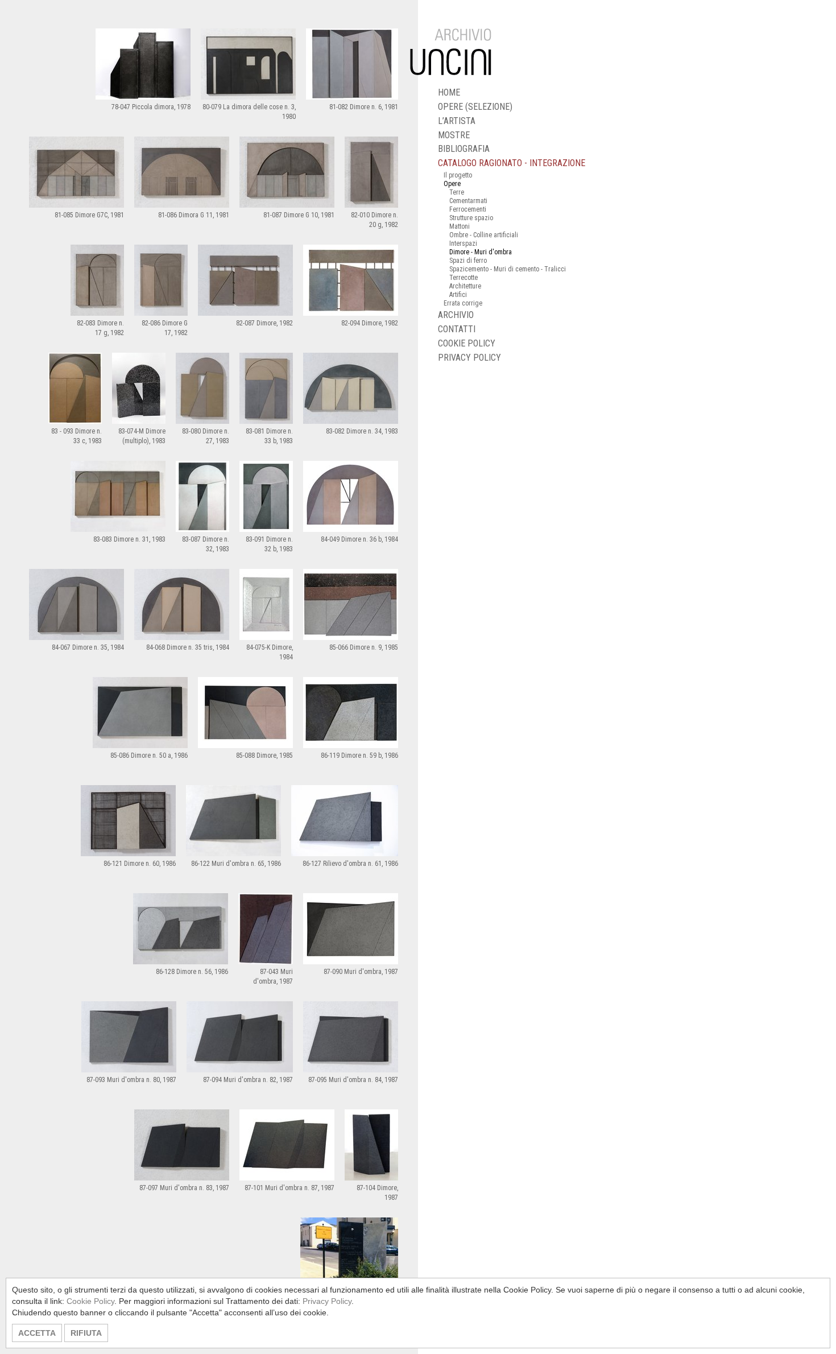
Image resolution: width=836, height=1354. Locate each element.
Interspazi (463, 243)
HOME (449, 92)
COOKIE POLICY (466, 343)
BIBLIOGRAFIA (464, 148)
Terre (456, 192)
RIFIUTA (86, 1333)
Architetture (465, 286)
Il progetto (458, 175)
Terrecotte (463, 278)
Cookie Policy (90, 1301)
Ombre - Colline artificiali (483, 235)
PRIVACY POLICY (469, 357)
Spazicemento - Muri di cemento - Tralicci (507, 269)
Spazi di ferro (468, 261)
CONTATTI (456, 329)
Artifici (458, 295)
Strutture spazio (471, 218)
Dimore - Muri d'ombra (480, 252)
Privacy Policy (327, 1301)
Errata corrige (463, 303)
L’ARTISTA (456, 120)
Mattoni (459, 226)
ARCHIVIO (456, 314)
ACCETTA (37, 1333)
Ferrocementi (467, 209)
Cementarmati (468, 201)
